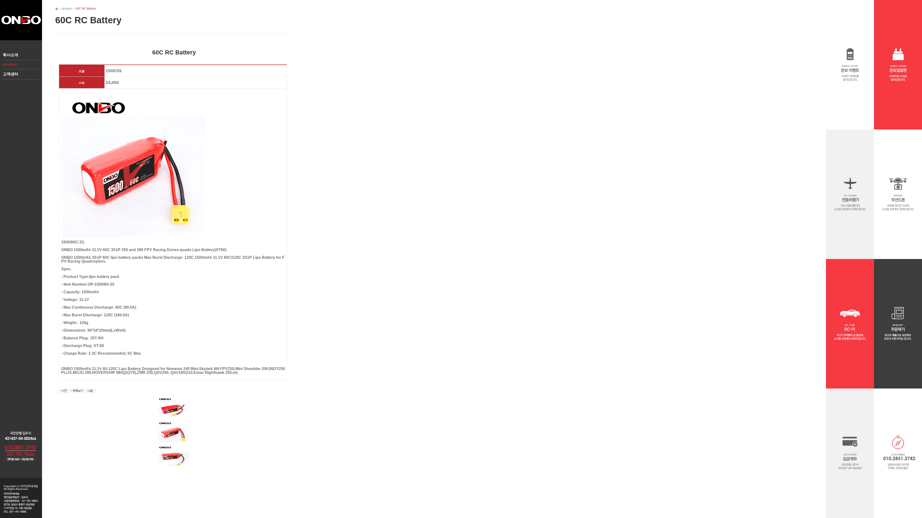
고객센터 (10, 74)
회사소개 (10, 55)
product (10, 64)
